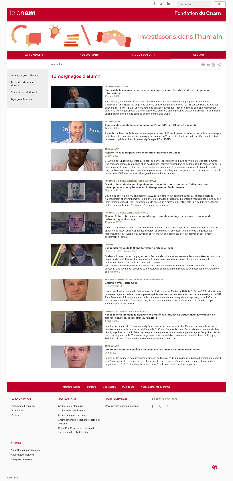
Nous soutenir (116, 399)
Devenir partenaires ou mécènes (122, 406)
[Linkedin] (168, 3)
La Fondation (21, 399)
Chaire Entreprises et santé (72, 415)
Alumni (16, 443)
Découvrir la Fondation (23, 406)
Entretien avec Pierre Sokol (121, 282)
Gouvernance (18, 410)
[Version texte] (208, 65)
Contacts (91, 387)
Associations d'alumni (24, 92)
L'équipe (15, 415)
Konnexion (12, 478)
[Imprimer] (203, 65)
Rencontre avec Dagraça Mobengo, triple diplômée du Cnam (142, 152)
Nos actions (67, 399)
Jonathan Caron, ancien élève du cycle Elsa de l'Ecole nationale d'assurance (152, 349)
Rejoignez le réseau (22, 99)
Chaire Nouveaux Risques (71, 410)
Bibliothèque (109, 387)
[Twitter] (161, 3)
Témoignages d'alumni (24, 75)
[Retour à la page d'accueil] (29, 14)
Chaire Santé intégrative (70, 406)
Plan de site (128, 387)
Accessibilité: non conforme (155, 387)
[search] (194, 4)
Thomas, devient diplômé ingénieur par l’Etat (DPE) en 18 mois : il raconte (151, 124)
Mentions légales (71, 387)
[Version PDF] (213, 65)
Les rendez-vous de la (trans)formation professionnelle (139, 247)
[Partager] (219, 65)
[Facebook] (154, 3)
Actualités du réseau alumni (23, 84)
